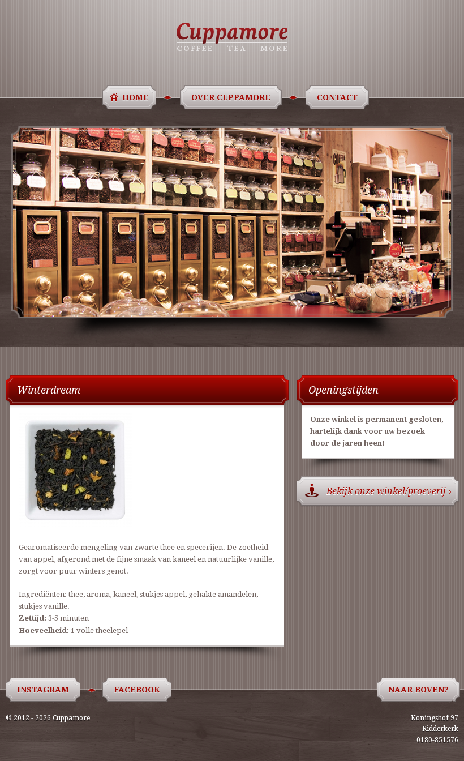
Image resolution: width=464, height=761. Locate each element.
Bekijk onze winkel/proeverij (389, 491)
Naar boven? (418, 689)
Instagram (43, 689)
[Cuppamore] (232, 37)
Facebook (137, 689)
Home (135, 97)
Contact (337, 97)
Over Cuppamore (230, 97)
